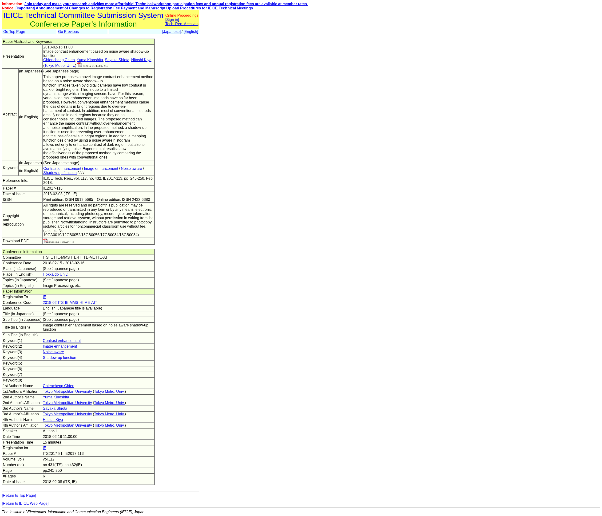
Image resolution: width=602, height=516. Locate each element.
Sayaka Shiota (117, 60)
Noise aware (131, 169)
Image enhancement (101, 169)
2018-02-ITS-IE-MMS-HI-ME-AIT (70, 303)
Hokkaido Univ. (55, 274)
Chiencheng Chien (59, 60)
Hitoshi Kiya (141, 60)
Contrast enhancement (62, 169)
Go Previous (68, 32)
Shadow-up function (60, 173)
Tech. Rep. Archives (181, 24)
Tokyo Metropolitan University (67, 391)
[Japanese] (171, 32)
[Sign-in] (79, 65)
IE (44, 297)
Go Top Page (14, 32)
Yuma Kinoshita (90, 60)
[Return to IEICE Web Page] (25, 503)
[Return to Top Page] (19, 495)
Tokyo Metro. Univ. (59, 65)
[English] (190, 32)
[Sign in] (172, 20)
